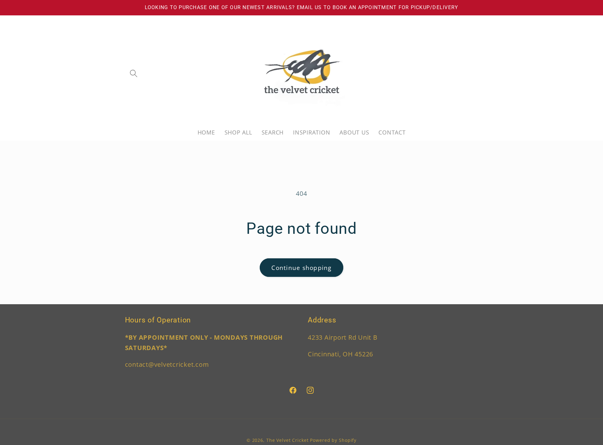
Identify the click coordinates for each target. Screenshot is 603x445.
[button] (133, 73)
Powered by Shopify (333, 440)
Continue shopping (301, 268)
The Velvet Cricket (287, 440)
